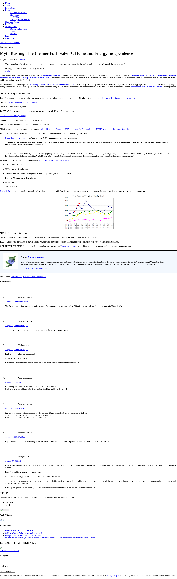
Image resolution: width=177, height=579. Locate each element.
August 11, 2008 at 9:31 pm (16, 326)
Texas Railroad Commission (34, 276)
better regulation (68, 246)
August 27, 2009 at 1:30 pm (16, 461)
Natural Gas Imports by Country (13, 116)
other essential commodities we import (55, 160)
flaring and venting (154, 87)
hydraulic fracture (138, 87)
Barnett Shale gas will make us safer (22, 102)
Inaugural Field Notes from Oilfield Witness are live (26, 535)
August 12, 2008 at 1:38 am (16, 382)
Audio (7, 71)
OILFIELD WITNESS (9, 551)
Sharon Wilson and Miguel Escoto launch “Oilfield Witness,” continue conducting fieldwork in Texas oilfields (50, 538)
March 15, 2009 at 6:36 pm (16, 408)
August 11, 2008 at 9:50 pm (16, 349)
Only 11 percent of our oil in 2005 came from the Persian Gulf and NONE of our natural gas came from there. (86, 129)
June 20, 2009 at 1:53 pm (15, 437)
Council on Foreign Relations (17, 138)
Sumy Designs (113, 576)
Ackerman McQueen (52, 75)
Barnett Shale (16, 276)
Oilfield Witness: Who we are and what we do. (24, 533)
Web (32, 269)
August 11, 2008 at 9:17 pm (16, 302)
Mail (27, 269)
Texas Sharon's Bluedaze (10, 43)
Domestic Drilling (7, 191)
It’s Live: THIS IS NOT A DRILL (19, 531)
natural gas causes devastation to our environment (115, 98)
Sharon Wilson (36, 257)
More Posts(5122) (41, 269)
